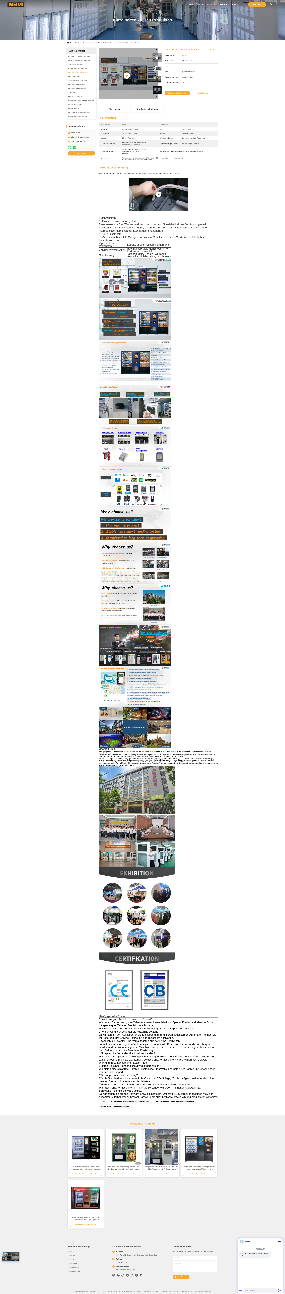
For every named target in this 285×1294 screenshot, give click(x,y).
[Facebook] (118, 1276)
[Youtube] (127, 1276)
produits (210, 4)
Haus (191, 4)
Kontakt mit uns (74, 1272)
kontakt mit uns (237, 4)
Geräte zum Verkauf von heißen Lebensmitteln (174, 1102)
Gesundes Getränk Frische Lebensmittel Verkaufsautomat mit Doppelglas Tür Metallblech (85, 1218)
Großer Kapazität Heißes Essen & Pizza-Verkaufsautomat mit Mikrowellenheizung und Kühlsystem (86, 1168)
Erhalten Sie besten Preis (177, 93)
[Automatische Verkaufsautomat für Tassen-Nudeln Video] (128, 73)
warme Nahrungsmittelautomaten (115, 1106)
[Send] (279, 1290)
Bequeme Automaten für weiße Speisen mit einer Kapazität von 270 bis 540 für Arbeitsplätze (199, 1168)
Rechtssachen (73, 1268)
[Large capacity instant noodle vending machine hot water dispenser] (158, 194)
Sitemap (92, 1291)
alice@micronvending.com (81, 137)
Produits (78, 43)
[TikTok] (136, 1276)
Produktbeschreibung (147, 109)
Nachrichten (72, 1264)
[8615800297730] (141, 1276)
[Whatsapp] (70, 147)
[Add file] (240, 1290)
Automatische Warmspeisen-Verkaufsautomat (130, 1102)
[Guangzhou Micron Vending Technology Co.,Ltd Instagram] (122, 1276)
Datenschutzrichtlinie (80, 1291)
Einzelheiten (114, 109)
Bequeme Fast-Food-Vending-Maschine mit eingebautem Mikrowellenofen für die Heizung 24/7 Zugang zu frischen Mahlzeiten (123, 1168)
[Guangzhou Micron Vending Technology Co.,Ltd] (16, 4)
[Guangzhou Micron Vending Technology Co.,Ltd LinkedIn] (131, 1276)
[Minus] (279, 1241)
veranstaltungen (224, 4)
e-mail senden (181, 1277)
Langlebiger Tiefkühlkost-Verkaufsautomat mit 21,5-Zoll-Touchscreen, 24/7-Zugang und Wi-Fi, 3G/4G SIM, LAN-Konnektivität (161, 1168)
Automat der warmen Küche (93, 43)
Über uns (200, 4)
